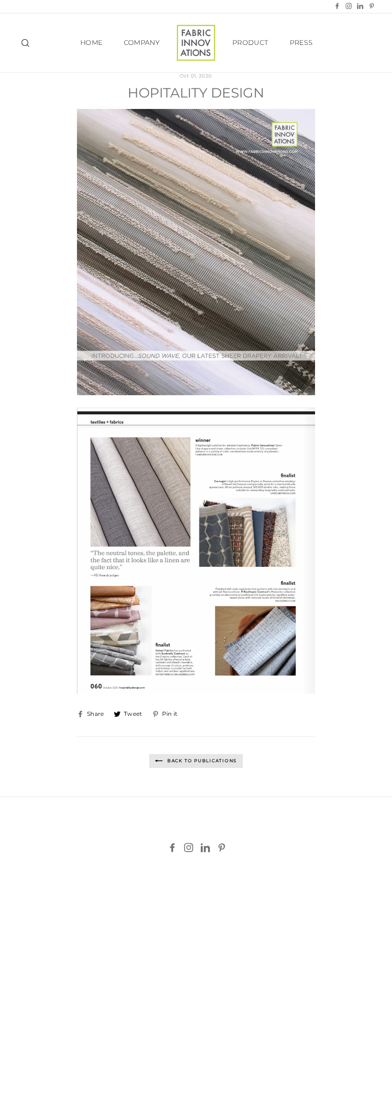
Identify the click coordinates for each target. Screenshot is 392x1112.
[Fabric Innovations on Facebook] (172, 848)
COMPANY (142, 42)
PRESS (301, 42)
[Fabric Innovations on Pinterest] (221, 848)
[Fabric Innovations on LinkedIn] (205, 848)
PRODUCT (250, 42)
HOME (91, 42)
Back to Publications (201, 760)
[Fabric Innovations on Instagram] (188, 848)
